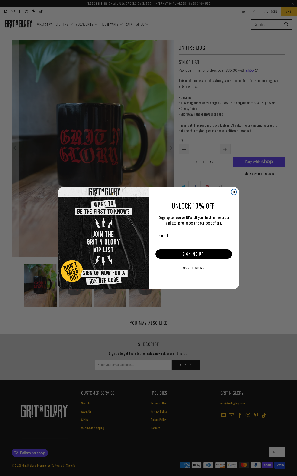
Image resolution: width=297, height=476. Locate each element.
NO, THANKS (194, 268)
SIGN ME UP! (193, 254)
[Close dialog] (234, 192)
